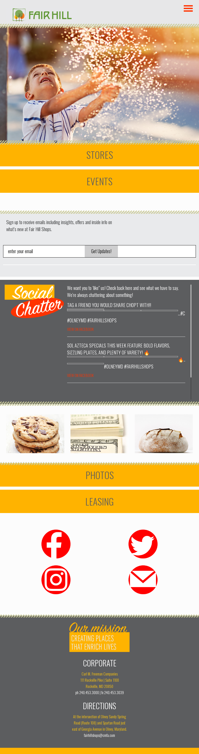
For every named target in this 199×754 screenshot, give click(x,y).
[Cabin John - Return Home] (41, 20)
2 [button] (10, 84)
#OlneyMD (76, 320)
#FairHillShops (102, 320)
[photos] (99, 475)
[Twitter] (143, 558)
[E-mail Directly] (143, 594)
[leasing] (99, 501)
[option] (99, 84)
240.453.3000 (89, 692)
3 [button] (10, 92)
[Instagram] (56, 594)
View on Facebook (80, 329)
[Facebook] (56, 558)
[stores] (99, 154)
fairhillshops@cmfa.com (99, 735)
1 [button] (10, 77)
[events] (99, 181)
